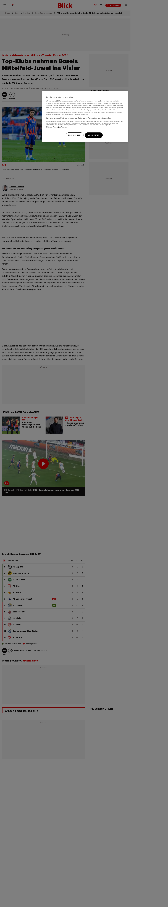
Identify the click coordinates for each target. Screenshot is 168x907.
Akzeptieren (93, 135)
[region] (85, 116)
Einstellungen (74, 135)
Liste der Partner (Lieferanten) (56, 127)
